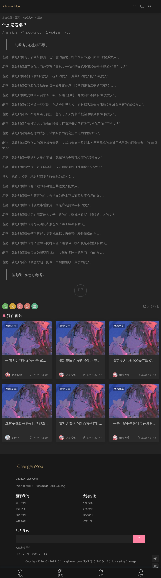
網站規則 (88, 515)
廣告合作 (21, 521)
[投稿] (134, 6)
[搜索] (142, 6)
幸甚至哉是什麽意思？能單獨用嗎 (25, 423)
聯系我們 (21, 515)
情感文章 (54, 32)
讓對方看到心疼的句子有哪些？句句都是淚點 (79, 423)
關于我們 (21, 502)
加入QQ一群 (22, 553)
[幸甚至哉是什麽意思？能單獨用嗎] (27, 401)
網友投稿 (11, 32)
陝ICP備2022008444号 (97, 561)
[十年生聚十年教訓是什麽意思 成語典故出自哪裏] (134, 401)
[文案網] (11, 6)
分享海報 (152, 306)
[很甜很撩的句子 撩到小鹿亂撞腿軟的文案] (80, 338)
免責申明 (21, 508)
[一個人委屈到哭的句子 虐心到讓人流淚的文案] (27, 338)
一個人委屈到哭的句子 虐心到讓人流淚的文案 (26, 361)
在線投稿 (88, 502)
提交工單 (88, 521)
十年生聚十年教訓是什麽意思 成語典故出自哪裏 (133, 423)
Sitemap (131, 561)
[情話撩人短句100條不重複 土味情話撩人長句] (134, 338)
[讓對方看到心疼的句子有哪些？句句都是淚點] (80, 401)
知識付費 (88, 508)
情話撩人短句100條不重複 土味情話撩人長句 (132, 361)
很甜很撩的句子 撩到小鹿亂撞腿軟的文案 (79, 361)
